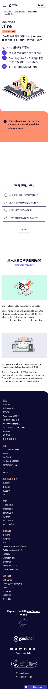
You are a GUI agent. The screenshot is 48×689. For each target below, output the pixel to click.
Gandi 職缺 (7, 599)
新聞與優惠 (7, 595)
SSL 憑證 (6, 435)
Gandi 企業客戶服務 (11, 449)
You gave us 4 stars (24, 653)
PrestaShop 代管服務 (11, 424)
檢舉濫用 (6, 535)
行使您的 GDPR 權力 (11, 565)
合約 (4, 542)
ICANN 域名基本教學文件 (13, 550)
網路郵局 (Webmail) (11, 465)
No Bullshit (7, 591)
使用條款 (6, 539)
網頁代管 (6, 412)
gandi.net (7, 11)
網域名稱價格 (32, 11)
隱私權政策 (7, 562)
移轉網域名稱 (8, 509)
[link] (11, 649)
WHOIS (5, 472)
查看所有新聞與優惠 (24, 265)
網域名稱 (6, 404)
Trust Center (8, 587)
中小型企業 (7, 457)
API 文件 (6, 494)
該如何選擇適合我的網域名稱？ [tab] (23, 202)
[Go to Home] (14, 5)
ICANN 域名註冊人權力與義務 (14, 546)
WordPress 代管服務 (11, 416)
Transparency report (11, 569)
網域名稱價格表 (9, 408)
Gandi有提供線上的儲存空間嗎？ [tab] (24, 217)
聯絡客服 (6, 483)
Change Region (22, 673)
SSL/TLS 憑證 (8, 524)
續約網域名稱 (8, 513)
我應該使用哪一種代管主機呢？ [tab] (23, 195)
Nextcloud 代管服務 (11, 420)
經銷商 (5, 453)
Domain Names (19, 11)
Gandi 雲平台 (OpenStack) (14, 427)
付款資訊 (6, 554)
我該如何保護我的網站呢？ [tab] (21, 210)
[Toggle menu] (4, 5)
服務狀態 (6, 487)
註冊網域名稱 (8, 505)
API (4, 469)
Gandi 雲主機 (8, 520)
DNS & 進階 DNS (9, 439)
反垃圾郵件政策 (9, 558)
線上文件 (6, 491)
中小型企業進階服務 (11, 461)
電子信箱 (6, 431)
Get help (24, 229)
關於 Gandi (7, 580)
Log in (41, 5)
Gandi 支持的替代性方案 (12, 584)
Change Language (24, 677)
